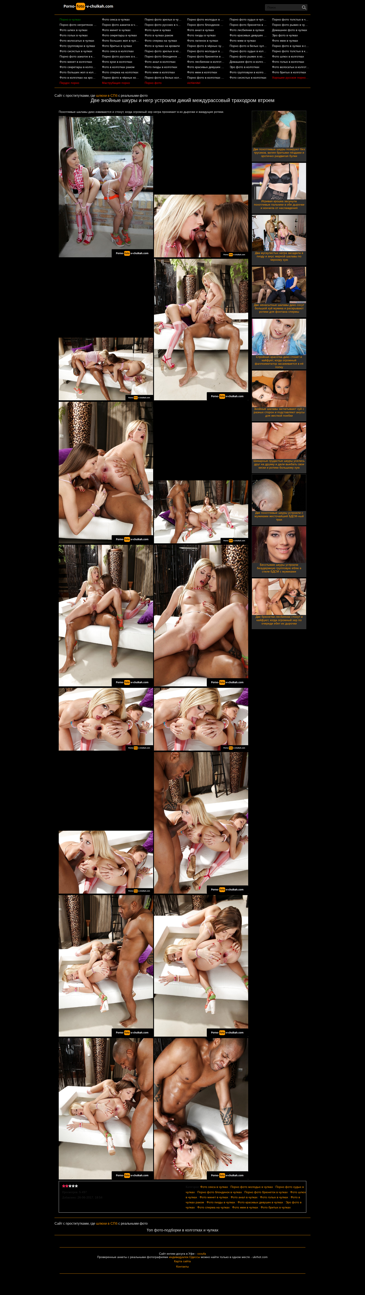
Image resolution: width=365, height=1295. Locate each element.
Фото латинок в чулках (202, 40)
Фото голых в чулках (74, 35)
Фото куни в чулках (158, 30)
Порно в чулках (70, 19)
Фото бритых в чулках (117, 46)
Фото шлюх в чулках (73, 30)
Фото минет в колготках (76, 61)
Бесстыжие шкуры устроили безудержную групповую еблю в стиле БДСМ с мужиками (279, 568)
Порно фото (153, 83)
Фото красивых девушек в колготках (206, 67)
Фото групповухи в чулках (77, 46)
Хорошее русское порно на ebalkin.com (290, 77)
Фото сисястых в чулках (76, 51)
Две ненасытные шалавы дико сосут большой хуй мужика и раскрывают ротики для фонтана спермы (279, 308)
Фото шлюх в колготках (288, 56)
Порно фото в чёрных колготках (120, 77)
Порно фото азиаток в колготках (78, 56)
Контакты (182, 1266)
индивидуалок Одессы (184, 1257)
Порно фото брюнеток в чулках (248, 24)
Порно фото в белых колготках (163, 77)
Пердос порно (69, 83)
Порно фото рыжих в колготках (248, 56)
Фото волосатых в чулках (77, 40)
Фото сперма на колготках (120, 72)
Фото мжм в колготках (160, 72)
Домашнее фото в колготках (248, 61)
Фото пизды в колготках (161, 67)
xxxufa (201, 1253)
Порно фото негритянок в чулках (78, 24)
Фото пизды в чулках (201, 35)
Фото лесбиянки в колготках (206, 61)
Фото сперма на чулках (161, 40)
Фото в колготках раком (118, 67)
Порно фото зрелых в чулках (163, 19)
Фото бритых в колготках (289, 72)
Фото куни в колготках (117, 61)
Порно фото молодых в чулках (206, 19)
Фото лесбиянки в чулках (247, 30)
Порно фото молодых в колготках (206, 51)
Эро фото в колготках (244, 67)
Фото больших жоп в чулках (120, 40)
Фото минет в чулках (116, 30)
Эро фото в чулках (285, 35)
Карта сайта (182, 1261)
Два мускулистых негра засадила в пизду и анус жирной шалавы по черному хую (279, 256)
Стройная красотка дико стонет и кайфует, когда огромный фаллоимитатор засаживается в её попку (279, 362)
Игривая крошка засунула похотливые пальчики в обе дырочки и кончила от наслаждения (279, 204)
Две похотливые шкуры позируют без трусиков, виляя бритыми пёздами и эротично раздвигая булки (279, 152)
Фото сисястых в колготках (248, 77)
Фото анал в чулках (200, 30)
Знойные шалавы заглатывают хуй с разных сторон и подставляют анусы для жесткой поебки (279, 412)
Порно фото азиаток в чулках (120, 24)
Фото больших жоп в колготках (78, 72)
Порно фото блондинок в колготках (163, 56)
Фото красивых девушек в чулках (248, 35)
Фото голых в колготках (288, 61)
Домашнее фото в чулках (289, 30)
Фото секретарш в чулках (119, 35)
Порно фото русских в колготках (120, 56)
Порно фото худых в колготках (248, 51)
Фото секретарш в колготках (78, 67)
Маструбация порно (116, 83)
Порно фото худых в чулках (248, 19)
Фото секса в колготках (118, 51)
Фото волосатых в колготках (290, 67)
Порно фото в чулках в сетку (290, 46)
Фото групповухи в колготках (248, 72)
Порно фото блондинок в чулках (206, 24)
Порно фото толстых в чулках (290, 19)
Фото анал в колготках (160, 61)
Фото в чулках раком (159, 35)
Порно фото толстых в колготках (290, 51)
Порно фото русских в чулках (163, 24)
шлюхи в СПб (106, 95)
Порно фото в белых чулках (248, 46)
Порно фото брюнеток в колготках (206, 56)
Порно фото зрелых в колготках (163, 51)
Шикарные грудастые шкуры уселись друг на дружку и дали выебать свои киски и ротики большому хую (279, 464)
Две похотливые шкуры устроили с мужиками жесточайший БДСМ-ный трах (279, 516)
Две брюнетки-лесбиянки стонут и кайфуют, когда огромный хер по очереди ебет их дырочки (279, 620)
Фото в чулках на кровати (162, 46)
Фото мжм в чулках (243, 40)
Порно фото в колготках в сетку (206, 77)
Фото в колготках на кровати (78, 77)
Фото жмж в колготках (202, 72)
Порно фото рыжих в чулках (290, 24)
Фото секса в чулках (116, 19)
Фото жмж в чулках (285, 40)
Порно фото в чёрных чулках (206, 46)
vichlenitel (193, 83)
